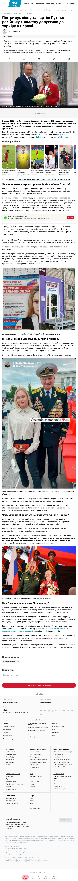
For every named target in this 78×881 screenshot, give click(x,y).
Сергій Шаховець (14, 31)
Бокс (33, 3)
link (41, 710)
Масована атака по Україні (38, 762)
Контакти (55, 720)
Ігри (53, 735)
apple (20, 860)
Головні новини (11, 752)
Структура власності (58, 726)
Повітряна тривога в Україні (38, 759)
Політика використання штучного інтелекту (37, 724)
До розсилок (65, 820)
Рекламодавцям (7, 735)
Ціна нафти (9, 776)
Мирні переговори (35, 757)
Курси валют (10, 779)
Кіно (31, 774)
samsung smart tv (43, 860)
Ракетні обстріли (35, 752)
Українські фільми (35, 779)
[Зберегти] (69, 58)
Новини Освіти (58, 774)
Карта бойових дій (35, 754)
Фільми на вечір (35, 781)
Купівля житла (10, 801)
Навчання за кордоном (60, 789)
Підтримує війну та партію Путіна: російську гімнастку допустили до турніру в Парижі (49, 10)
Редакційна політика (9, 726)
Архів (53, 729)
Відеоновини (10, 759)
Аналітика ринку (11, 798)
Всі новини (10, 749)
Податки (8, 786)
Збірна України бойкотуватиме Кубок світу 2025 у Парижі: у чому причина (39, 179)
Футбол (26, 3)
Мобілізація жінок (59, 757)
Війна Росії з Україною (38, 749)
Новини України (11, 754)
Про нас (5, 720)
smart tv (31, 860)
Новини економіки (13, 774)
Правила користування (9, 739)
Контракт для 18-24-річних (61, 759)
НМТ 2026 (56, 783)
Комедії (32, 784)
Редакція (5, 723)
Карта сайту (55, 732)
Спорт (32, 796)
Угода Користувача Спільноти (36, 730)
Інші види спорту (17, 10)
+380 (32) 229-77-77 (16, 850)
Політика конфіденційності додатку (38, 727)
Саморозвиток (57, 786)
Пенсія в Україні (11, 789)
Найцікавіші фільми (36, 776)
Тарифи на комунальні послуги (15, 784)
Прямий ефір (10, 757)
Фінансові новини (11, 781)
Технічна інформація (34, 737)
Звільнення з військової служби (63, 752)
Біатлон (32, 806)
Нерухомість (10, 796)
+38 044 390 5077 (46, 703)
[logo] (15, 4)
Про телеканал (7, 729)
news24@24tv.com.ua (10, 703)
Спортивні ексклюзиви (45, 3)
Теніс (31, 803)
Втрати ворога (34, 767)
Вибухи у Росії (34, 765)
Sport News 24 (6, 10)
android (10, 860)
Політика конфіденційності (35, 720)
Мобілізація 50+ (58, 754)
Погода (8, 765)
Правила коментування (34, 734)
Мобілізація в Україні (61, 749)
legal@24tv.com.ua (27, 852)
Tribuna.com (64, 137)
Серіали (32, 786)
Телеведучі (6, 732)
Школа (55, 781)
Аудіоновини (10, 762)
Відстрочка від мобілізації (61, 762)
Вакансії (54, 723)
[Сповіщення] (76, 3)
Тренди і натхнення (12, 803)
